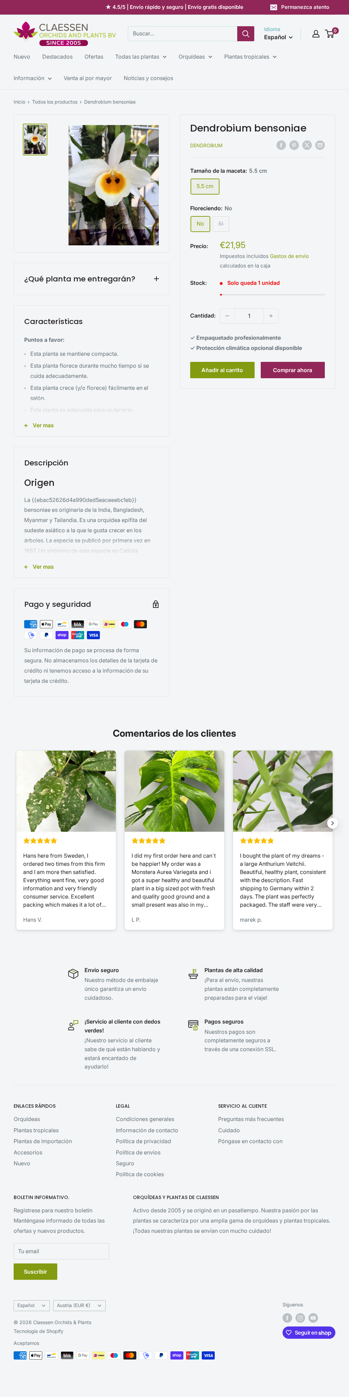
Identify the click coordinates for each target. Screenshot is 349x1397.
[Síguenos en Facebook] (287, 1317)
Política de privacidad (143, 1141)
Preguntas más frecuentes (251, 1119)
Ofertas (94, 56)
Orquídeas (192, 56)
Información (29, 78)
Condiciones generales (145, 1119)
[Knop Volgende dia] (332, 823)
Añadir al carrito (222, 370)
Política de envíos (138, 1152)
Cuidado (229, 1130)
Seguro (125, 1163)
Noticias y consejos (148, 78)
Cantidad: (203, 315)
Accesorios (28, 1152)
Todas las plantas (137, 56)
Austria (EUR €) (73, 1305)
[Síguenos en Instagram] (300, 1317)
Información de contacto (147, 1130)
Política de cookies (140, 1174)
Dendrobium (206, 145)
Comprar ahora (292, 370)
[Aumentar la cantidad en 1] (271, 316)
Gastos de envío (289, 256)
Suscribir (35, 1271)
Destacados (57, 56)
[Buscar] (245, 33)
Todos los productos (54, 102)
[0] (329, 34)
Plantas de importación (43, 1141)
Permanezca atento (305, 7)
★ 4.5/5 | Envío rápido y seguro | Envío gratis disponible (174, 7)
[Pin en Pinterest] (294, 145)
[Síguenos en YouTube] (313, 1317)
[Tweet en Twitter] (307, 145)
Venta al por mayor (88, 78)
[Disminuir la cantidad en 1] (227, 316)
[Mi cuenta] (316, 33)
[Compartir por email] (320, 145)
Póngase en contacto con (250, 1141)
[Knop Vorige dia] (16, 823)
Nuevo (22, 56)
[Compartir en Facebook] (281, 145)
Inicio (19, 102)
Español (25, 1305)
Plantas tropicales (246, 56)
